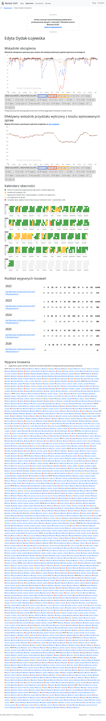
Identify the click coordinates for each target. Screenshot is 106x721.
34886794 (7, 662)
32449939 (79, 622)
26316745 (38, 528)
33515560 (25, 637)
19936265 (91, 401)
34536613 (83, 655)
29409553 (83, 565)
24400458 (68, 488)
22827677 (50, 458)
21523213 (82, 431)
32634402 (69, 625)
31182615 (91, 605)
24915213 (81, 498)
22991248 (82, 461)
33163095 (46, 632)
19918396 (78, 401)
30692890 (89, 595)
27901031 (81, 560)
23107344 (75, 463)
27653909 (89, 555)
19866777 (14, 401)
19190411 (26, 381)
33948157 (52, 645)
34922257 (25, 662)
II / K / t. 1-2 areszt (78, 104)
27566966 (7, 555)
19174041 (7, 381)
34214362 (62, 650)
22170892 (74, 443)
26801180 (79, 540)
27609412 (63, 555)
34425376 (25, 655)
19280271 (14, 386)
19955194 (27, 403)
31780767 (19, 615)
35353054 (32, 670)
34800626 (21, 660)
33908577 (39, 645)
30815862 (37, 600)
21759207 (14, 436)
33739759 (7, 642)
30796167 (7, 600)
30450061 (51, 585)
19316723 (51, 386)
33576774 (93, 637)
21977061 (84, 441)
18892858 (27, 376)
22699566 (81, 456)
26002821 (94, 520)
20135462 (20, 408)
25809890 (65, 518)
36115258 (34, 682)
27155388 (95, 545)
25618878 (13, 513)
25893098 (44, 520)
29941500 (58, 575)
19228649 (26, 383)
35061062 (75, 665)
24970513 (54, 500)
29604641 (82, 570)
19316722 (45, 386)
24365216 (37, 488)
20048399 (37, 406)
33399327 (57, 635)
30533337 (39, 590)
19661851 (61, 393)
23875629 (33, 478)
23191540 (21, 466)
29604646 (88, 570)
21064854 (73, 423)
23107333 (70, 463)
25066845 (92, 503)
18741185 (89, 371)
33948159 (59, 645)
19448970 (59, 388)
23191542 (26, 466)
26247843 (92, 525)
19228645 (20, 383)
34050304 (62, 647)
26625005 (75, 538)
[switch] (6, 366)
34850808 (71, 660)
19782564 (88, 396)
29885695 (33, 573)
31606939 (7, 612)
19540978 (34, 391)
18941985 (33, 378)
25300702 (91, 508)
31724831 (75, 612)
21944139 (85, 438)
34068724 (79, 647)
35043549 (82, 662)
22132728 (25, 443)
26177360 (55, 525)
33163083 (27, 632)
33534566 (38, 637)
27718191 (79, 558)
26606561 (49, 538)
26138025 (32, 525)
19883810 (27, 401)
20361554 (95, 411)
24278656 (61, 485)
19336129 (70, 386)
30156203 (89, 575)
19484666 (89, 388)
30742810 (44, 598)
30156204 (95, 575)
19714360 (49, 396)
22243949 (21, 448)
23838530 (87, 475)
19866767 (81, 398)
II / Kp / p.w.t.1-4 (21, 104)
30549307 (56, 590)
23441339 (58, 468)
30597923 (61, 593)
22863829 (79, 458)
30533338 (45, 590)
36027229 (14, 680)
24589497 (46, 490)
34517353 (70, 655)
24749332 (69, 495)
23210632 (33, 466)
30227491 (81, 578)
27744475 (7, 560)
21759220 (21, 436)
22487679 (83, 451)
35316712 (93, 667)
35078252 (14, 667)
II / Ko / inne (19, 100)
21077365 (13, 426)
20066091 (75, 406)
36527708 (95, 687)
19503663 (21, 391)
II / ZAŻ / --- (71, 100)
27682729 (95, 555)
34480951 (50, 655)
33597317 (33, 640)
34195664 (43, 650)
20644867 (94, 416)
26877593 (20, 543)
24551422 (27, 490)
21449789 (64, 428)
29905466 (71, 573)
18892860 (33, 376)
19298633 (27, 386)
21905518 (50, 438)
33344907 (26, 635)
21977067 (90, 441)
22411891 (45, 451)
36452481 (51, 687)
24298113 (66, 485)
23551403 (56, 470)
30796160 (88, 598)
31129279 (56, 605)
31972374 (25, 617)
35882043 (70, 672)
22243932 (87, 446)
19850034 (69, 398)
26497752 (35, 533)
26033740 (24, 523)
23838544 (14, 478)
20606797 (70, 416)
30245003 (7, 580)
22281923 (58, 448)
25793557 (34, 518)
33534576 (49, 637)
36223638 (83, 682)
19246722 (80, 383)
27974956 (14, 563)
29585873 (69, 570)
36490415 (71, 687)
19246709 (58, 383)
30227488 (75, 578)
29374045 (57, 565)
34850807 (64, 660)
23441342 (64, 468)
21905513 (44, 438)
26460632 (54, 530)
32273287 (25, 622)
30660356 (7, 595)
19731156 (62, 396)
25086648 (14, 505)
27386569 (7, 553)
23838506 (62, 475)
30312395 (7, 583)
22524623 (7, 453)
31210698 (19, 607)
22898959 (7, 461)
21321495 (14, 428)
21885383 (14, 438)
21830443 (60, 436)
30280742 (52, 580)
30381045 (7, 585)
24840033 (36, 498)
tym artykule (53, 124)
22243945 (14, 448)
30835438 (70, 600)
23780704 (32, 475)
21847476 (66, 436)
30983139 (51, 603)
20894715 (35, 418)
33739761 (18, 642)
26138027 (37, 525)
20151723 (33, 408)
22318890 (93, 448)
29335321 (31, 565)
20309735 (26, 411)
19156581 (71, 378)
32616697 (62, 625)
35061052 (40, 665)
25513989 (20, 510)
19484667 (96, 388)
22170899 (87, 443)
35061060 (70, 665)
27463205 (37, 553)
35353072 (62, 670)
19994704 (84, 403)
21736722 (88, 433)
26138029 (48, 525)
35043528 (45, 662)
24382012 (49, 488)
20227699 (82, 408)
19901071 (53, 401)
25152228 (57, 505)
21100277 (45, 426)
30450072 (70, 585)
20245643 (95, 408)
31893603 (76, 615)
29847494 (21, 573)
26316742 (32, 528)
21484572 (13, 431)
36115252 (21, 682)
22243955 (26, 448)
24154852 (94, 480)
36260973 (51, 685)
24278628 (31, 485)
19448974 (65, 388)
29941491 (27, 575)
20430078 (85, 413)
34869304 (90, 660)
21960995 (7, 441)
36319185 (82, 685)
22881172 (86, 458)
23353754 (44, 466)
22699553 (62, 456)
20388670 (35, 413)
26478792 (89, 530)
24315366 (86, 485)
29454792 (43, 568)
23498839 (20, 470)
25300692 (86, 508)
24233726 (69, 483)
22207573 (39, 446)
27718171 (54, 558)
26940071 (82, 543)
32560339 (24, 625)
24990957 (86, 500)
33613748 (44, 640)
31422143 (20, 610)
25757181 (63, 515)
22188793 (20, 446)
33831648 (75, 642)
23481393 (13, 470)
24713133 (38, 495)
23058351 (34, 463)
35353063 (44, 670)
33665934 (75, 640)
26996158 (14, 545)
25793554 (21, 518)
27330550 (75, 550)
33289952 (92, 632)
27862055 (56, 560)
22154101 (49, 443)
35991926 (68, 677)
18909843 (71, 376)
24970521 (66, 500)
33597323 (38, 640)
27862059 (62, 560)
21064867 (85, 423)
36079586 (60, 680)
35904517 (13, 675)
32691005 (21, 627)
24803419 (94, 495)
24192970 (32, 483)
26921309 (63, 543)
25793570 (47, 518)
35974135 (12, 677)
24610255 (83, 490)
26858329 (13, 543)
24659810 (88, 493)
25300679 (73, 508)
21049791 (27, 423)
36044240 (40, 680)
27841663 (49, 560)
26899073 (33, 543)
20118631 (93, 406)
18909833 (45, 376)
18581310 (32, 368)
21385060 (47, 428)
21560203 (49, 433)
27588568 (52, 555)
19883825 (47, 401)
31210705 (25, 607)
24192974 (37, 483)
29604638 (75, 570)
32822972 (56, 630)
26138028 (43, 525)
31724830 (69, 612)
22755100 (14, 458)
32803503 (32, 630)
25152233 (75, 505)
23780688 (19, 475)
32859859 (87, 630)
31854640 (63, 615)
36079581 (53, 680)
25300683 (79, 508)
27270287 (26, 550)
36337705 (14, 687)
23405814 (33, 468)
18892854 (21, 376)
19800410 (26, 398)
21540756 (25, 433)
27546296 (77, 553)
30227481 (62, 578)
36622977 (94, 690)
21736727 (94, 433)
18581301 (12, 368)
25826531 (77, 518)
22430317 (58, 451)
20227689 (69, 408)
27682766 (32, 558)
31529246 (63, 610)
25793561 (40, 518)
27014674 (21, 545)
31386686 (87, 607)
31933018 (7, 617)
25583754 (51, 510)
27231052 (48, 548)
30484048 (72, 588)
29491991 (21, 570)
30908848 (26, 603)
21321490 (80, 426)
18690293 (7, 371)
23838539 (7, 478)
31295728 (49, 607)
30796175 (20, 600)
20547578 (52, 416)
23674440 (94, 470)
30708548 (26, 598)
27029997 (39, 545)
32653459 (89, 625)
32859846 (68, 630)
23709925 (45, 473)
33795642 (49, 642)
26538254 (78, 535)
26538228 (46, 535)
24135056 (81, 480)
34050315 (67, 647)
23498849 (33, 470)
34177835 (32, 650)
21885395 (31, 438)
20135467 (26, 408)
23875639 (39, 478)
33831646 (69, 642)
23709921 (38, 473)
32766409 (13, 630)
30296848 (76, 580)
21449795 (84, 428)
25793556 (27, 518)
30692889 (82, 595)
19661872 (79, 393)
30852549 (89, 600)
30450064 (58, 585)
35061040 (7, 665)
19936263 (85, 401)
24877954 (62, 498)
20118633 (7, 408)
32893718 (14, 632)
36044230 (34, 680)
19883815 (34, 401)
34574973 (13, 657)
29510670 (26, 570)
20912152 (21, 421)
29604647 (93, 570)
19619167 (97, 391)
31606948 (26, 612)
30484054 (83, 588)
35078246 (94, 665)
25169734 (80, 505)
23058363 (46, 463)
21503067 (38, 431)
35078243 (89, 665)
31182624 (98, 605)
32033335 (75, 617)
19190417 (51, 381)
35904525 (26, 675)
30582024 (43, 593)
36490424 (77, 687)
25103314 (50, 505)
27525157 (72, 553)
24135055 (75, 480)
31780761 (86, 612)
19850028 (63, 398)
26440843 (43, 530)
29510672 (37, 570)
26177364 (61, 525)
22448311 (64, 451)
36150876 (40, 682)
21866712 (86, 436)
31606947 (21, 612)
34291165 (7, 652)
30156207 (7, 578)
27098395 (64, 545)
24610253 (76, 490)
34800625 (14, 660)
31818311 (32, 615)
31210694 (12, 607)
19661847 (55, 393)
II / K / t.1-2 (42, 96)
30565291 (74, 590)
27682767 (37, 558)
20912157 (33, 421)
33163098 (52, 632)
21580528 (55, 433)
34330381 (52, 652)
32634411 (82, 625)
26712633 (27, 540)
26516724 (33, 535)
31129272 (44, 605)
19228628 (7, 383)
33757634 (31, 642)
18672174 (83, 368)
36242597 (26, 685)
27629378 (70, 555)
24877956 (68, 498)
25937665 (57, 520)
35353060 (38, 670)
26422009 (7, 530)
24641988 (45, 493)
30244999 (93, 578)
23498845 (26, 470)
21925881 (66, 438)
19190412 (32, 381)
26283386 (7, 528)
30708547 (20, 598)
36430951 (45, 687)
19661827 (31, 393)
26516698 (95, 533)
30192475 (20, 578)
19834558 (51, 398)
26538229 (52, 535)
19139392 (58, 378)
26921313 (70, 543)
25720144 (46, 515)
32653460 (95, 625)
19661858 (67, 393)
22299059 (81, 448)
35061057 (63, 665)
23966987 (82, 478)
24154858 (13, 483)
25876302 (13, 520)
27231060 (80, 548)
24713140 (56, 495)
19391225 (34, 388)
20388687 (47, 413)
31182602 (79, 605)
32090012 (80, 617)
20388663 (29, 413)
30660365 (31, 595)
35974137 (18, 677)
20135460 (13, 408)
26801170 (66, 540)
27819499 (24, 560)
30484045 (52, 588)
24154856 (7, 483)
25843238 (90, 518)
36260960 (33, 685)
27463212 (54, 553)
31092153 (32, 605)
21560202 (43, 433)
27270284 (20, 550)
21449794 (77, 428)
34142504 (19, 650)
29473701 (69, 568)
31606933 (94, 610)
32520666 (18, 625)
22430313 (51, 451)
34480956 (63, 655)
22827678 (56, 458)
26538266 (7, 538)
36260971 (45, 685)
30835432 (44, 600)
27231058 (67, 548)
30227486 (68, 578)
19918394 (72, 401)
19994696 (78, 403)
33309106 (7, 635)
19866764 (75, 398)
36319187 (89, 685)
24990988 (36, 503)
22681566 (51, 456)
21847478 (79, 436)
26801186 (90, 540)
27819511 (36, 560)
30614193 (73, 593)
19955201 (39, 403)
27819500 (30, 560)
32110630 (92, 617)
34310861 (27, 652)
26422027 (26, 530)
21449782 (53, 428)
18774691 (96, 371)
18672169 (77, 368)
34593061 (37, 657)
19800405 (21, 398)
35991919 (30, 677)
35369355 (75, 670)
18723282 (59, 371)
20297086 (20, 411)
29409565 (7, 568)
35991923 (56, 677)
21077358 (7, 426)
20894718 (42, 418)
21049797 (47, 423)
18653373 (64, 368)
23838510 (69, 475)
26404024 (96, 528)
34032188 (49, 647)
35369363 (87, 670)
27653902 (83, 555)
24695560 (21, 495)
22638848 (58, 453)
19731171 (75, 396)
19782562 (81, 396)
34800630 (39, 660)
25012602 (61, 503)
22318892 (7, 451)
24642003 (76, 493)
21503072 (51, 431)
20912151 (14, 421)
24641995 (58, 493)
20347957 (33, 411)
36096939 (84, 680)
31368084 (68, 607)
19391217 (21, 388)
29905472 (89, 573)
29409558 (89, 565)
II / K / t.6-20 (80, 100)
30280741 (47, 580)
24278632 (37, 485)
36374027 (26, 687)
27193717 (30, 548)
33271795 (87, 632)
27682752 (26, 558)
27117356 (71, 545)
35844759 (26, 672)
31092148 (26, 605)
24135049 (70, 480)
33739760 (12, 642)
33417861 (63, 635)
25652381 (57, 513)
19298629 (21, 386)
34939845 (32, 662)
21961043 (78, 441)
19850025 (58, 398)
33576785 (14, 640)
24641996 (64, 493)
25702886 (21, 515)
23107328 (63, 463)
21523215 (89, 431)
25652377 (45, 513)
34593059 (32, 657)
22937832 (38, 461)
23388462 (88, 466)
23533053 (44, 470)
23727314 (71, 473)
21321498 (27, 428)
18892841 (89, 373)
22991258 (14, 463)
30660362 (20, 595)
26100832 (60, 523)
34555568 (89, 655)
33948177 (90, 645)
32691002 (14, 627)
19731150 (55, 396)
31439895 (25, 610)
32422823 (61, 622)
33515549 (96, 635)
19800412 (38, 398)
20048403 (56, 406)
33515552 (7, 637)
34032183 (36, 647)
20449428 (91, 413)
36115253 (27, 682)
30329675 (39, 583)
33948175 (84, 645)
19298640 (39, 386)
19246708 (51, 383)
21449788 (59, 428)
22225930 (46, 446)
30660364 (25, 595)
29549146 (56, 570)
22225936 (62, 446)
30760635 (49, 598)
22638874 (88, 453)
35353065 (50, 670)
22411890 (39, 451)
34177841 (37, 650)
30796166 (93, 598)
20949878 (39, 421)
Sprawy (48, 3)
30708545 (7, 598)
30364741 (82, 583)
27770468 (19, 560)
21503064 (25, 431)
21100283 (58, 426)
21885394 (25, 438)
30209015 (49, 578)
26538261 (89, 535)
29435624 (31, 568)
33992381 (24, 647)
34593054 (26, 657)
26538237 (65, 535)
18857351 (47, 373)
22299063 (87, 448)
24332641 (19, 488)
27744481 (13, 560)
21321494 (7, 428)
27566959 (89, 553)
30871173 (14, 603)
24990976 (20, 503)
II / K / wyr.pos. (30, 100)
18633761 (51, 368)
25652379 (50, 513)
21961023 (47, 441)
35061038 (95, 662)
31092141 (20, 605)
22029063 (19, 443)
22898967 (20, 461)
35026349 (38, 662)
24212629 (57, 483)
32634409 (75, 625)
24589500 (51, 490)
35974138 (23, 677)
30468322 (33, 588)
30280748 (59, 580)
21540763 (31, 433)
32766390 (70, 627)
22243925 (75, 446)
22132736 (37, 443)
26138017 (21, 525)
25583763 (71, 510)
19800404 (14, 398)
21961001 (21, 441)
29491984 (82, 568)
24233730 (89, 483)
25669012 (76, 513)
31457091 (44, 610)
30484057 (89, 588)
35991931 (75, 677)
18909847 (82, 376)
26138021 (26, 525)
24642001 (70, 493)
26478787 (83, 530)
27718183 (67, 558)
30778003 (75, 598)
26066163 (30, 523)
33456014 (76, 635)
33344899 (21, 635)
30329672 (34, 583)
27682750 (21, 558)
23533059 (50, 470)
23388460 (81, 466)
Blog (94, 3)
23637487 (75, 470)
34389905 (96, 652)
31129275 (49, 605)
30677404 (57, 595)
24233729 (82, 483)
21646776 (75, 433)
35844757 (13, 672)
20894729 (74, 418)
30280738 (34, 580)
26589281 (38, 538)
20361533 (46, 411)
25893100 (50, 520)
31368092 (74, 607)
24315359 (79, 485)
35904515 (7, 675)
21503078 (58, 431)
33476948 (83, 635)
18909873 (26, 378)
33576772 (87, 637)
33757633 (24, 642)
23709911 (32, 473)
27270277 (7, 550)
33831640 (62, 642)
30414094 (45, 585)
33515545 (89, 635)
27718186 (74, 558)
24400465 (75, 488)
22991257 (7, 463)
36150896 (52, 682)
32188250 (50, 620)
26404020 (90, 528)
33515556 (12, 637)
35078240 (82, 665)
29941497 (39, 575)
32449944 (86, 622)
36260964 (38, 685)
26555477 (13, 538)
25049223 (79, 503)
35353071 (56, 670)
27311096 (68, 550)
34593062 (43, 657)
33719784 (89, 640)
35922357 (78, 675)
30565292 (80, 590)
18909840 (64, 376)
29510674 (44, 570)
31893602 (70, 615)
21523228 (19, 433)
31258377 (32, 607)
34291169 (14, 652)
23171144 (7, 466)
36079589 (65, 680)
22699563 (75, 456)
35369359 (81, 670)
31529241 (57, 610)
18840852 (40, 373)
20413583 (65, 413)
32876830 (7, 632)
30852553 (94, 600)
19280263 (7, 386)
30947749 (45, 603)
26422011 (14, 530)
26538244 (72, 535)
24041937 (33, 480)
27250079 (92, 548)
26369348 (79, 528)
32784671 (20, 630)
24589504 (58, 490)
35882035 (63, 672)
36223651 (89, 682)
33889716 (14, 645)
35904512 (94, 672)
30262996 (27, 580)
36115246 (14, 682)
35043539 (64, 662)
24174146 (25, 483)
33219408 (75, 632)
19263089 (86, 383)
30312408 (27, 583)
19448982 (77, 388)
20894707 (9, 418)
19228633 (14, 383)
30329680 (51, 583)
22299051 (75, 448)
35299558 (88, 667)
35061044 (27, 665)
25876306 (20, 520)
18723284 (65, 371)
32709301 (26, 627)
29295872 (24, 563)
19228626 (95, 381)
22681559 (45, 456)
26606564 (62, 538)
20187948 (50, 408)
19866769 (87, 398)
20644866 (89, 416)
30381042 (89, 583)
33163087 (40, 632)
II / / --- (89, 104)
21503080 (64, 431)
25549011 (38, 510)
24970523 (73, 500)
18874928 (71, 373)
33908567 (33, 645)
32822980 (62, 630)
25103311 (44, 505)
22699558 (69, 456)
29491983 (75, 568)
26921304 (57, 543)
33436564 (70, 635)
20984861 (75, 421)
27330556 (81, 550)
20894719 (48, 418)
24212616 (50, 483)
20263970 (7, 411)
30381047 (19, 585)
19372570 (89, 386)
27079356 (58, 545)
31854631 (51, 615)
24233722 (62, 483)
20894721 (55, 418)
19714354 (44, 396)
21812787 (40, 436)
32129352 (7, 620)
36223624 (65, 682)
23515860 (38, 470)
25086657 (31, 505)
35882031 (57, 672)
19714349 (37, 396)
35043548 (76, 662)
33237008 (81, 632)
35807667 (98, 670)
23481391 (7, 470)
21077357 (97, 423)
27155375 (83, 545)
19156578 (64, 378)
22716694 (7, 458)
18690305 (27, 371)
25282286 (48, 508)
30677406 (63, 595)
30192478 (31, 578)
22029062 (12, 443)
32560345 (43, 625)
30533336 (33, 590)
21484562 (7, 431)
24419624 (87, 488)
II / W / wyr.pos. (42, 100)
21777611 (27, 436)
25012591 (54, 503)
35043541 (71, 662)
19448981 (72, 388)
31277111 (43, 607)
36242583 (14, 685)
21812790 (47, 436)
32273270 (95, 620)
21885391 (20, 438)
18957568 (38, 378)
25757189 (83, 515)
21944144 (96, 438)
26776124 (47, 540)
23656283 (81, 470)
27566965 (96, 553)
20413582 (60, 413)
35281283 (36, 667)
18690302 (21, 371)
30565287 (62, 590)
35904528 (33, 675)
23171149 (14, 466)
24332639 (13, 488)
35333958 (20, 670)
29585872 (62, 570)
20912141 (80, 418)
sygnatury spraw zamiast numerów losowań (26, 366)
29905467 (77, 573)
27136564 (76, 545)
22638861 (81, 453)
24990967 (7, 503)
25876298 (7, 520)
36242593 (21, 685)
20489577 (7, 416)
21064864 (79, 423)
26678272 (93, 538)
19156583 (84, 378)
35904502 (81, 672)
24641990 (51, 493)
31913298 (89, 615)
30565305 (31, 593)
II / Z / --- (62, 100)
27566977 (13, 555)
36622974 (88, 690)
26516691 (89, 533)
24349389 (31, 488)
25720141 (33, 515)
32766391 (75, 627)
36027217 (81, 677)
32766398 (89, 627)
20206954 (62, 408)
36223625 (72, 682)
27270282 (13, 550)
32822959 (49, 630)
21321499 (34, 428)
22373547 (27, 451)
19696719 (32, 396)
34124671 (7, 650)
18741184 (83, 371)
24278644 (43, 485)
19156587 (96, 378)
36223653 (96, 682)
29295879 (44, 563)
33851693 (87, 642)
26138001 (84, 523)
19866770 (93, 398)
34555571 (7, 657)
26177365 (66, 525)
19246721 (75, 383)
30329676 (45, 583)
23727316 (83, 473)
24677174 (94, 493)
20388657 (22, 413)
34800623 (93, 657)
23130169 (88, 463)
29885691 (27, 573)
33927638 (46, 645)
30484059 (7, 590)
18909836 (51, 376)
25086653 (25, 505)
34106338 (86, 647)
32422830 (73, 622)
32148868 (20, 620)
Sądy (22, 3)
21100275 (32, 426)
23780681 (13, 475)
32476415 (97, 622)
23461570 (76, 468)
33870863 (93, 642)
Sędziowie (29, 3)
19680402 (86, 393)
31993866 (62, 617)
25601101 (97, 510)
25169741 (93, 505)
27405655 (19, 553)
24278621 (18, 485)
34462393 (44, 655)
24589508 (70, 490)
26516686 (83, 533)
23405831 (39, 468)
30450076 (76, 585)
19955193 (21, 403)
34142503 (13, 650)
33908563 (26, 645)
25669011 (70, 513)
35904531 (39, 675)
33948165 (72, 645)
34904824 (13, 662)
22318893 (14, 451)
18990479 (45, 378)
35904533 (46, 675)
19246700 (39, 383)
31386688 (92, 607)
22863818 (68, 458)
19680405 (92, 393)
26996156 (7, 545)
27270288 (33, 550)
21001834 (14, 423)
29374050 (63, 565)
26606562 (55, 538)
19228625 (89, 381)
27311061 (49, 550)
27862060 (69, 560)
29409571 (19, 568)
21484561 (97, 428)
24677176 (7, 495)
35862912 (39, 672)
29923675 (21, 575)
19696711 (25, 396)
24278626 (24, 485)
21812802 (53, 436)
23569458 (68, 470)
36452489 (64, 687)
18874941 (77, 373)
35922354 (72, 675)
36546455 (14, 690)
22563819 (33, 453)
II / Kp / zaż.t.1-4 (63, 96)
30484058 (94, 588)
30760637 (62, 598)
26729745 (34, 540)
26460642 (71, 530)
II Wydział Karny (11, 294)
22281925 (63, 448)
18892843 (95, 373)
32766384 (58, 627)
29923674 (14, 575)
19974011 (59, 403)
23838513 (75, 475)
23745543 (96, 473)
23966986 (76, 478)
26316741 (25, 528)
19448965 (52, 388)
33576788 (21, 640)
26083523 (54, 523)
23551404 (62, 470)
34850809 (77, 660)
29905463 (64, 573)
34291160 (94, 650)
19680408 (7, 396)
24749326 (62, 495)
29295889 (69, 563)
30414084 (25, 585)
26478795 (7, 533)
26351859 (56, 528)
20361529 (39, 411)
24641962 (7, 493)
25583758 (58, 510)
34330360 (39, 652)
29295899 (88, 563)
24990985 (31, 503)
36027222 (94, 677)
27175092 (24, 548)
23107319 (57, 463)
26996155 (95, 543)
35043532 (51, 662)
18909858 (94, 376)
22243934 (93, 446)
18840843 (27, 373)
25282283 (41, 508)
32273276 (13, 622)
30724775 (32, 598)
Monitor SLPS (11, 3)
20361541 (63, 411)
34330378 (46, 652)
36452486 (58, 687)
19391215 (14, 388)
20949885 (51, 421)
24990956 (79, 500)
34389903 (89, 652)
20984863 (82, 421)
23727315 (76, 473)
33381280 (33, 635)
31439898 (31, 610)
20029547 (7, 406)
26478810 (18, 533)
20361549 (89, 411)
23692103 (26, 473)
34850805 (59, 660)
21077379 (26, 426)
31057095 (88, 603)
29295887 (57, 563)
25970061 (69, 520)
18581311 (38, 368)
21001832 (7, 423)
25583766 (77, 510)
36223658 (7, 685)
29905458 (58, 573)
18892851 (14, 376)
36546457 (20, 690)
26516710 (21, 535)
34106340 (91, 647)
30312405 (21, 583)
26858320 (97, 540)
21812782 (34, 436)
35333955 (13, 670)
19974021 (65, 403)
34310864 (33, 652)
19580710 (59, 391)
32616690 (56, 625)
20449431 (98, 413)
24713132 (33, 495)
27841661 (43, 560)
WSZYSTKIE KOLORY (28, 96)
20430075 (78, 413)
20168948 (38, 408)
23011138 (27, 463)
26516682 (77, 533)
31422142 (13, 610)
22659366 (21, 456)
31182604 (85, 605)
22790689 (21, 458)
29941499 (51, 575)
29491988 (93, 568)
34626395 (69, 657)
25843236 (84, 518)
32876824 (92, 630)
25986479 (75, 520)
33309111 (14, 635)
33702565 (82, 640)
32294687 (37, 622)
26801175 (73, 540)
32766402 (95, 627)
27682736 (7, 558)
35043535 (58, 662)
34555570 (95, 655)
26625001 (68, 538)
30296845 (71, 580)
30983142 (57, 603)
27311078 (62, 550)
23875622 (26, 478)
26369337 (68, 528)
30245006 (21, 580)
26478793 (94, 530)
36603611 (69, 690)
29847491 (7, 573)
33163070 (21, 632)
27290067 (38, 550)
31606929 (89, 610)
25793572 (52, 518)
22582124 (45, 453)
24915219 (94, 498)
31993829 (36, 617)
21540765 (36, 433)
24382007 (44, 488)
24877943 (42, 498)
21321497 (21, 428)
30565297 (7, 593)
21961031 (60, 441)
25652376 (39, 513)
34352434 (63, 652)
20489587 (26, 416)
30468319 (26, 588)
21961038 (73, 441)
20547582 (59, 416)
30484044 (46, 588)
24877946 (48, 498)
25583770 (90, 510)
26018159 (19, 523)
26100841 (73, 523)
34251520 (69, 650)
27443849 (24, 553)
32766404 (7, 630)
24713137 (49, 495)
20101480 (88, 406)
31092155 (37, 605)
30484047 (65, 588)
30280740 (40, 580)
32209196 (82, 620)
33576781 (7, 640)
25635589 (33, 513)
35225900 (30, 667)
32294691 (44, 622)
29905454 (45, 573)
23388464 (93, 466)
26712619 (14, 540)
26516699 (7, 535)
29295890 (75, 563)
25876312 (32, 520)
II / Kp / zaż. (90, 100)
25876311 (26, 520)
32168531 (33, 620)
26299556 (14, 528)
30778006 (81, 598)
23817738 (45, 475)
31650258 (57, 612)
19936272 (98, 401)
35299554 (81, 667)
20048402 (49, 406)
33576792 (26, 640)
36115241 (7, 682)
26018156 (7, 523)
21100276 (38, 426)
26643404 (81, 538)
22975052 (58, 461)
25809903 (71, 518)
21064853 (66, 423)
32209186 (69, 620)
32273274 (7, 622)
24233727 (75, 483)
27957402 (93, 560)
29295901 (93, 563)
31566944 (75, 610)
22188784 (7, 446)
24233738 (7, 485)
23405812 (26, 468)
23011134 (21, 463)
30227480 (56, 578)
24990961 (92, 500)
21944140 (90, 438)
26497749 (30, 533)
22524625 (14, 453)
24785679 (88, 495)
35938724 (89, 675)
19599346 (90, 391)
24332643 (24, 488)
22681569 (57, 456)
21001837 (21, 423)
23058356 (39, 463)
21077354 (91, 423)
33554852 (69, 637)
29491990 (14, 570)
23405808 (20, 468)
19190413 (38, 381)
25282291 (61, 508)
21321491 (86, 426)
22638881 (93, 453)
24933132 (36, 500)
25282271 (19, 508)
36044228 (21, 680)
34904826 (20, 662)
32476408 (91, 622)
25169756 (12, 508)
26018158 (13, 523)
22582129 (51, 453)
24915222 (7, 500)
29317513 (7, 565)
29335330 (50, 565)
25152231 (62, 505)
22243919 (68, 446)
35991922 (49, 677)
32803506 (38, 630)
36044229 (27, 680)
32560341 (37, 625)
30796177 (26, 600)
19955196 (34, 403)
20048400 (43, 406)
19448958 (46, 388)
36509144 (89, 687)
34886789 (97, 660)
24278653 (54, 485)
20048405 (62, 406)
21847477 (73, 436)
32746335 (51, 627)
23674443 (7, 473)
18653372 (58, 368)
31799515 (25, 615)
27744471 (92, 558)
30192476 (25, 578)
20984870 (95, 421)
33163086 (34, 632)
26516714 (27, 535)
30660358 (13, 595)
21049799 (53, 423)
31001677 (69, 603)
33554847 (62, 637)
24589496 (39, 490)
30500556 (13, 590)
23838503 (56, 475)
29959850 (64, 575)
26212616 (79, 525)
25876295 (97, 518)
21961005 (27, 441)
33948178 (97, 645)
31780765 (7, 615)
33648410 (50, 640)
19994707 (90, 403)
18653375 (71, 368)
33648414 (56, 640)
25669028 (89, 513)
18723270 (39, 371)
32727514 (33, 627)
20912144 (87, 418)
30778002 (69, 598)
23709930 (58, 473)
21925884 (73, 438)
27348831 (93, 550)
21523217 (7, 433)
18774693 (7, 373)
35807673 (7, 672)
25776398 (9, 518)
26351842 (50, 528)
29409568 (13, 568)
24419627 (92, 488)
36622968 (75, 690)
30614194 (79, 593)
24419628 (7, 490)
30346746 (64, 583)
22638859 (75, 453)
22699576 (93, 456)
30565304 (25, 593)
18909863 (7, 378)
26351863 (62, 528)
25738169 (57, 515)
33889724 (20, 645)
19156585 (90, 378)
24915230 (19, 500)
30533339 (50, 590)
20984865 (89, 421)
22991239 (70, 461)
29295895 (81, 563)
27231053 (54, 548)
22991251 (89, 461)
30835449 (82, 600)
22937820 (25, 461)
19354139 (76, 386)
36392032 (32, 687)
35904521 (20, 675)
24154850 (88, 480)
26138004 (90, 523)
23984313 (88, 478)
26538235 (59, 535)
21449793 (71, 428)
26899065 (26, 543)
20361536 (51, 411)
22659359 (14, 456)
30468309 (88, 585)
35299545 (62, 667)
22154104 (55, 443)
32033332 (68, 617)
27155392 (7, 548)
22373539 (21, 451)
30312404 (14, 583)
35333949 (7, 670)
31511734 (50, 610)
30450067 (63, 585)
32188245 (38, 620)
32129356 (13, 620)
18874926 (65, 373)
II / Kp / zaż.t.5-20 (34, 104)
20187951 (56, 408)
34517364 (76, 655)
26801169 (60, 540)
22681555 (38, 456)
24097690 (45, 480)
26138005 (97, 523)
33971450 (18, 647)
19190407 (21, 381)
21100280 (51, 426)
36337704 (7, 687)
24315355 (73, 485)
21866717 (91, 436)
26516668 (72, 533)
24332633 (7, 488)
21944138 (79, 438)
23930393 (59, 478)
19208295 (77, 381)
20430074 (72, 413)
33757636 (37, 642)
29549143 (50, 570)
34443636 (31, 655)
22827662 (38, 458)
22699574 (88, 456)
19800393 (94, 396)
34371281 (70, 652)
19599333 (71, 391)
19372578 (7, 388)
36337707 (20, 687)
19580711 (65, 391)
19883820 (40, 401)
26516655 (65, 533)
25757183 (70, 515)
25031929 (73, 503)
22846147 (62, 458)
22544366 (26, 453)
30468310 (94, 585)
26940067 (76, 543)
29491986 (88, 568)
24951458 (48, 500)
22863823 (74, 458)
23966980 (70, 478)
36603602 (57, 690)
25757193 (95, 515)
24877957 (75, 498)
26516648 (46, 533)
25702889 (26, 515)
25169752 (7, 508)
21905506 (37, 438)
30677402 (44, 595)
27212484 (43, 548)
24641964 (14, 493)
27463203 (31, 553)
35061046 (34, 665)
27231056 (61, 548)
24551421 (21, 490)
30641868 (92, 593)
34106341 (98, 647)
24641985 (38, 493)
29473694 (56, 568)
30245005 (14, 580)
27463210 (48, 553)
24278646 (48, 485)
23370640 (50, 466)
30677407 (69, 595)
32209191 (75, 620)
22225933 (51, 446)
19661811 (18, 393)
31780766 (13, 615)
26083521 (42, 523)
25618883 (20, 513)
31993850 (48, 617)
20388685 (41, 413)
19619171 (7, 393)
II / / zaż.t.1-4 (10, 107)
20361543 (76, 411)
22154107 (67, 443)
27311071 (56, 550)
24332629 (92, 485)
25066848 (7, 505)
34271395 (88, 650)
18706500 (33, 371)
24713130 (27, 495)
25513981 (7, 510)
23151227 (94, 463)
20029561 (26, 406)
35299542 (49, 667)
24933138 (42, 500)
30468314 (14, 588)
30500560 (20, 590)
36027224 (7, 680)
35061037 (89, 662)
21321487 (69, 426)
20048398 (32, 406)
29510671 (32, 570)
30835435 (63, 600)
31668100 (63, 612)
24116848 (58, 480)
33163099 (59, 632)
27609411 (58, 555)
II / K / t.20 (46, 104)
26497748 (24, 533)
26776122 (40, 540)
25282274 (30, 508)
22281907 (46, 448)
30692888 (75, 595)
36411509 (38, 687)
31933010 (95, 615)
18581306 (19, 368)
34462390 (37, 655)
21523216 (95, 431)
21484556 (90, 428)
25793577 (59, 518)
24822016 (14, 498)
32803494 (26, 630)
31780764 (92, 612)
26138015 (14, 525)
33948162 (65, 645)
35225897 (24, 667)
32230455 (89, 620)
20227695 (75, 408)
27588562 (33, 555)
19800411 (32, 398)
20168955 (45, 408)
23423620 (46, 468)
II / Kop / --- (9, 100)
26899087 (46, 543)
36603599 (44, 690)
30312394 (96, 580)
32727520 (39, 627)
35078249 (7, 667)
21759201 (7, 436)
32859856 (81, 630)
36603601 (50, 690)
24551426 (33, 490)
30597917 (48, 593)
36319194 (94, 685)
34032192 (56, 647)
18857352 (52, 373)
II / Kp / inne (75, 96)
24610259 (89, 490)
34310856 (21, 652)
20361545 (83, 411)
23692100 (20, 473)
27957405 (7, 563)
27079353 (51, 545)
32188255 (62, 620)
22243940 (7, 448)
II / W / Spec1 (56, 104)
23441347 (71, 468)
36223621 (59, 682)
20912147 (93, 418)
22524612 (94, 451)
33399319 (46, 635)
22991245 (75, 461)
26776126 (53, 540)
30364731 (76, 583)
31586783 (82, 610)
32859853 (75, 630)
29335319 (25, 565)
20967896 (69, 421)
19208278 (64, 381)
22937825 (32, 461)
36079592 (71, 680)
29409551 (76, 565)
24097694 (51, 480)
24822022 (20, 498)
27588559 (20, 555)
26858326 (7, 543)
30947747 (39, 603)
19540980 (47, 391)
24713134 (44, 495)
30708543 (94, 595)
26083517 (35, 523)
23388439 (63, 466)
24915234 (30, 500)
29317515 (14, 565)
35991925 (62, 677)
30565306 (36, 593)
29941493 (34, 575)
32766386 (64, 627)
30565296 (93, 590)
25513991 (26, 510)
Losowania (39, 3)
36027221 (88, 677)
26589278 (33, 538)
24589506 (64, 490)
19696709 (19, 396)
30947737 (33, 603)
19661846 (49, 393)
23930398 (64, 478)
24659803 (82, 493)
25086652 (20, 505)
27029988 (34, 545)
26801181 (85, 540)
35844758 (20, 672)
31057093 (82, 603)
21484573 (19, 431)
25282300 (66, 508)
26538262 (95, 535)
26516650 (52, 533)
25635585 (26, 513)
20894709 (16, 418)
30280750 (65, 580)
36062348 (47, 680)
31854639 (58, 615)
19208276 (58, 381)
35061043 (21, 665)
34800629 (33, 660)
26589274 (26, 538)
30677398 (37, 595)
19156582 (77, 378)
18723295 (76, 371)
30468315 (21, 588)
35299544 (56, 667)
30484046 (59, 588)
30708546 (14, 598)
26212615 (73, 525)
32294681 (32, 622)
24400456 (62, 488)
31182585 (68, 605)
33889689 (7, 645)
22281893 (39, 448)
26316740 (20, 528)
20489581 (20, 416)
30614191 (67, 593)
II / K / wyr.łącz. (86, 96)
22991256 (95, 461)
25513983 (14, 510)
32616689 (49, 625)
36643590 (14, 692)
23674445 (13, 473)
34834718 (52, 660)
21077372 (20, 426)
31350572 (62, 607)
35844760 (33, 672)
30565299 (14, 593)
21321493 (97, 426)
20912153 (27, 421)
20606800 (76, 416)
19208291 (71, 381)
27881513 (75, 560)
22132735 (32, 443)
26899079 (39, 543)
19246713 (63, 383)
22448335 (76, 451)
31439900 (37, 610)
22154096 (43, 443)
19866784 (21, 401)
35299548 (68, 667)
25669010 (63, 513)
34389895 (76, 652)
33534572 (44, 637)
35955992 (96, 675)
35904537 (59, 675)
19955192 (14, 403)
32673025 (7, 627)
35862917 (45, 672)
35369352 (68, 670)
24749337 (75, 495)
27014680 (27, 545)
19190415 (45, 381)
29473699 (62, 568)
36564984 (32, 690)
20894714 (29, 418)
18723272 (46, 371)
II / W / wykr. (52, 96)
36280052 (58, 685)
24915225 (13, 500)
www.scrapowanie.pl (53, 27)
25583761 (64, 510)
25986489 (82, 520)
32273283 (20, 622)
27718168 (48, 558)
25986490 (89, 520)
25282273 (24, 508)
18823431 (21, 373)
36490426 (84, 687)
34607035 (62, 657)
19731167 (68, 396)
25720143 (39, 515)
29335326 (44, 565)
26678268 (87, 538)
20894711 (22, 418)
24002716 (7, 480)
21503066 (32, 431)
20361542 (70, 411)
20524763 (39, 416)
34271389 (82, 650)
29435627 (37, 568)
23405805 (14, 468)
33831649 (81, 642)
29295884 (50, 563)
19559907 (52, 391)
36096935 (77, 680)
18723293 (71, 371)
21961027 (53, 441)
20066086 (69, 406)
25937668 (62, 520)
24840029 (31, 498)
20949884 (45, 421)
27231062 (87, 548)
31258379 (37, 607)
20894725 (67, 418)
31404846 (98, 607)
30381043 (95, 583)
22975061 (63, 461)
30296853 (89, 580)
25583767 (84, 510)
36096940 (90, 680)
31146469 (62, 605)
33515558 (19, 637)
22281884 (33, 448)
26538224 (39, 535)
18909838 (58, 376)
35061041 (14, 665)
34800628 (26, 660)
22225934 (57, 446)
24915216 (88, 498)
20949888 (58, 421)
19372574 (96, 386)
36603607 (62, 690)
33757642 (43, 642)
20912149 (7, 421)
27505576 (65, 553)
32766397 (82, 627)
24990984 (25, 503)
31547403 (70, 610)
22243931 (80, 446)
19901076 (60, 401)
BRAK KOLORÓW (11, 96)
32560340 (31, 625)
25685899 (95, 513)
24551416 (14, 490)
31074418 (94, 603)
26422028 (32, 530)
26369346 (74, 528)
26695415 (7, 540)
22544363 (21, 453)
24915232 (24, 500)
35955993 (7, 677)
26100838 (66, 523)
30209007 (37, 578)
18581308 (25, 368)
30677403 (50, 595)
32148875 (26, 620)
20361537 (57, 411)
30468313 (7, 588)
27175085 (13, 548)
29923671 (7, 575)
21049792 (34, 423)
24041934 (26, 480)
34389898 (83, 652)
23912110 (52, 478)
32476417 (7, 625)
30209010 (44, 578)
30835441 (76, 600)
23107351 (81, 463)
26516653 (59, 533)
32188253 (56, 620)
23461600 (89, 468)
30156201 (82, 575)
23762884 (7, 475)
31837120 (38, 615)
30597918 (55, 593)
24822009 (7, 498)
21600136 (62, 433)
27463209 (43, 553)
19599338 (77, 391)
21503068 (45, 431)
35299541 (43, 667)
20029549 (14, 406)
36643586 (7, 692)
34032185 (43, 647)
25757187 (76, 515)
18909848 (88, 376)
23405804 (7, 468)
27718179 (61, 558)
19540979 (40, 391)
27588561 (26, 555)
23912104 (46, 478)
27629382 (76, 555)
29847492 (14, 573)
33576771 (80, 637)
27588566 (46, 555)
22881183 (97, 458)
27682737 (14, 558)
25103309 (37, 505)
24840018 (25, 498)
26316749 (44, 528)
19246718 (69, 383)
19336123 (64, 386)
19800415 (45, 398)
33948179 (7, 647)
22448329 (71, 451)
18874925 (59, 373)
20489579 (13, 416)
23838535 (92, 475)
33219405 (70, 632)
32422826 (67, 622)
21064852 (60, 423)
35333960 (25, 670)
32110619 (87, 617)
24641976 (26, 493)
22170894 (80, 443)
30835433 (50, 600)
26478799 (12, 533)
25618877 (7, 513)
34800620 (80, 657)
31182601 (74, 605)
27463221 (60, 553)
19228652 (33, 383)
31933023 (20, 617)
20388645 (9, 413)
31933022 (14, 617)
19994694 (72, 403)
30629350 (86, 593)
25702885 (14, 515)
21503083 (71, 431)
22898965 (14, 461)
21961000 (14, 441)
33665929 (69, 640)
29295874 (37, 563)
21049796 (40, 423)
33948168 (77, 645)
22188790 (14, 446)
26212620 (86, 525)
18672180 (96, 368)
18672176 (89, 368)
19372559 (83, 386)
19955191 (7, 403)
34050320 (74, 647)
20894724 (62, 418)
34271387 (75, 650)
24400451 (55, 488)
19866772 (7, 401)
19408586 (39, 388)
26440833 (37, 530)
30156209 (13, 578)
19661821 (24, 393)
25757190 (89, 515)
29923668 (95, 573)
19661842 (44, 393)
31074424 (7, 605)
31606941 (14, 612)
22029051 (97, 441)
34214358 (56, 650)
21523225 (13, 433)
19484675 (7, 391)
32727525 (45, 627)
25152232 (68, 505)
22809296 (32, 458)
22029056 (7, 443)
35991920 (36, 677)
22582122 (39, 453)
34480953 (57, 655)
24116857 (63, 480)
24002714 (93, 478)
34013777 (30, 647)
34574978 (20, 657)
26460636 (65, 530)
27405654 (13, 553)
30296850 (83, 580)
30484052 (77, 588)
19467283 (83, 388)
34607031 (56, 657)
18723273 (52, 371)
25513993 (32, 510)
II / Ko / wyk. (66, 104)
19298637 (33, 386)
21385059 (40, 428)
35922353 (65, 675)
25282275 (35, 508)
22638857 (70, 453)
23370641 (57, 466)
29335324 (37, 565)
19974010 (52, 403)
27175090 (19, 548)
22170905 (98, 443)
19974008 (46, 403)
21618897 (68, 433)
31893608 (83, 615)
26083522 (48, 523)
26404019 (85, 528)
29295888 (63, 563)
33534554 (32, 637)
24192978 (44, 483)
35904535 (52, 675)
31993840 (43, 617)
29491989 (7, 570)
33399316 (39, 635)
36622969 (81, 690)
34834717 (46, 660)
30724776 (38, 598)
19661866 (74, 393)
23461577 (83, 468)
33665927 (62, 640)
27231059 (74, 548)
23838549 (20, 478)
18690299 (14, 371)
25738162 (51, 515)
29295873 (31, 563)
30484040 (39, 588)
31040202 (75, 603)
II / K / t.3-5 (53, 100)
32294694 (49, 622)
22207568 (26, 446)
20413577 (53, 413)
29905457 (51, 573)
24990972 (14, 503)
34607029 (49, 657)
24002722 (14, 480)
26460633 (60, 530)
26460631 (48, 530)
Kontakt (101, 3)
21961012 (34, 441)
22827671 (45, 458)
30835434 (57, 600)
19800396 (7, 398)
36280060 (64, 685)
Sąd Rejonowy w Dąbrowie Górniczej (19, 291)
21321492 (91, 426)
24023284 (20, 480)
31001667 (62, 603)
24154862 (19, 483)
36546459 (25, 690)
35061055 (52, 665)
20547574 (46, 416)
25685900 (7, 515)
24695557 (14, 495)
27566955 (84, 553)
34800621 (87, 657)
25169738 (87, 505)
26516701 (14, 535)
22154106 (62, 443)
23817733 (38, 475)
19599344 (84, 391)
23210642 (38, 466)
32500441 (12, 625)
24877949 (55, 498)
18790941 (14, 373)
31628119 (44, 612)
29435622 (25, 568)
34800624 (7, 660)
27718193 (86, 558)
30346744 (58, 583)
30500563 (26, 590)
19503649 (14, 391)
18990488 (51, 378)
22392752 (34, 451)
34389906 (7, 655)
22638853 (64, 453)
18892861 (38, 376)
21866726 (98, 436)
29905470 (83, 573)
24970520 (61, 500)
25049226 (86, 503)
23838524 (81, 475)
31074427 (13, 605)
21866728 (7, 438)
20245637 (89, 408)
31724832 (80, 612)
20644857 (83, 416)
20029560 (20, 406)
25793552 (16, 518)
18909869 (20, 378)
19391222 (27, 388)
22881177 (91, 458)
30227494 (88, 578)
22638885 (7, 456)
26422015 (21, 530)
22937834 (45, 461)
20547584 (64, 416)
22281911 (52, 448)
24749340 (81, 495)
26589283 (44, 538)
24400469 (80, 488)
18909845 (76, 376)
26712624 (21, 540)
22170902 (92, 443)
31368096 (80, 607)
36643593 (20, 692)
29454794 (49, 568)
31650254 (50, 612)
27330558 (88, 550)
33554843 (56, 637)
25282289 (54, 508)
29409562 (96, 565)
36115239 (97, 680)
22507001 (89, 451)
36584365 (37, 690)
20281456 (13, 411)
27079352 (46, 545)
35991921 (43, 677)
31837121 (45, 615)
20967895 (63, 421)
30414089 (32, 585)
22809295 (26, 458)
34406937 (14, 655)
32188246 (45, 620)
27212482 (36, 548)
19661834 (37, 393)
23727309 (64, 473)
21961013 (40, 441)
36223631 (77, 682)
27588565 (39, 555)
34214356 (49, 650)
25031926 (66, 503)
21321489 (75, 426)
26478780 (77, 530)
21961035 (66, 441)
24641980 (32, 493)
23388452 (69, 466)
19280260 (92, 383)
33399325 (51, 635)
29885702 (39, 573)
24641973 (21, 493)
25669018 (83, 513)
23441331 (52, 468)
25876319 (37, 520)
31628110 (37, 612)
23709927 (51, 473)
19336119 (58, 386)
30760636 (56, 598)
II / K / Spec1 (10, 104)
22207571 (33, 446)
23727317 (89, 473)
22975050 (51, 461)
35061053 (47, 665)
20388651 (16, 413)
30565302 (20, 593)
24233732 (95, 483)
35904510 (88, 672)
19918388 (65, 401)
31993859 (55, 617)
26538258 (84, 535)
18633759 (45, 368)
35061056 (58, 665)
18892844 (7, 376)
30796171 (13, 600)
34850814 (84, 660)
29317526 (20, 565)
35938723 (84, 675)
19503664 (27, 391)
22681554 (32, 456)
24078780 (39, 480)
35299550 (75, 667)
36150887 (47, 682)
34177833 (25, 650)
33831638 (56, 642)
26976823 (89, 543)
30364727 (71, 583)
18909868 (14, 378)
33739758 (95, 640)
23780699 (25, 475)
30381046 (12, 585)
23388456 (75, 466)
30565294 (87, 590)
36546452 (7, 690)
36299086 (71, 685)
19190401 (14, 381)
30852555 (7, 603)
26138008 (7, 525)
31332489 (56, 607)
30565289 (67, 590)
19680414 (13, 396)
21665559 (81, 433)
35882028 (51, 672)
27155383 (89, 545)
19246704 (46, 383)
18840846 (34, 373)
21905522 (56, 438)
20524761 (33, 416)
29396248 (70, 565)
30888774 (20, 603)
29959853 (71, 575)
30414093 (38, 585)
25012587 (48, 503)
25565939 (45, 510)
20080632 (81, 406)
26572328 (20, 538)
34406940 (20, 655)
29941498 (45, 575)
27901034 (87, 560)
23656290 (88, 470)
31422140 (7, 610)
